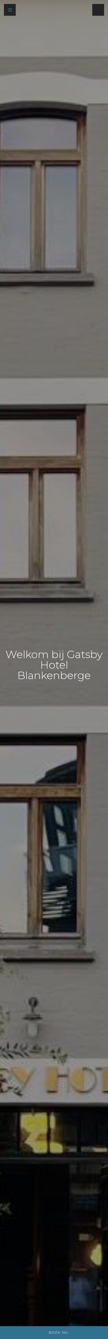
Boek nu (57, 1332)
